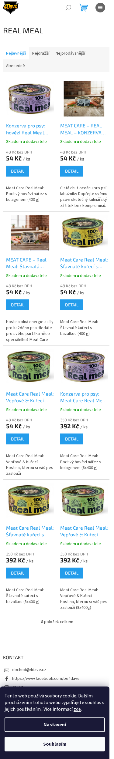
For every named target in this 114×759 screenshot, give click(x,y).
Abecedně (15, 66)
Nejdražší (40, 53)
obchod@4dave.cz (29, 670)
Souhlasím (55, 744)
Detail (17, 171)
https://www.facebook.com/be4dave (46, 679)
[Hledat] (68, 8)
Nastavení (54, 724)
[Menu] (100, 8)
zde (77, 709)
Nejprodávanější (70, 53)
